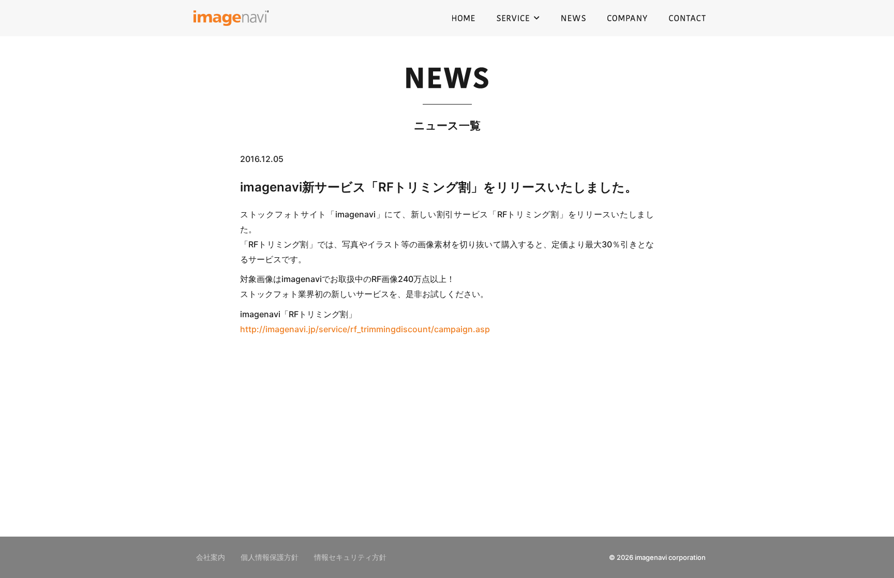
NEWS (573, 18)
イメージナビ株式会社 (231, 18)
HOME (463, 18)
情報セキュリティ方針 (350, 557)
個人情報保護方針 (270, 557)
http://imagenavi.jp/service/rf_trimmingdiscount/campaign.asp (365, 329)
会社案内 (210, 557)
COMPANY (627, 18)
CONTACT (687, 18)
